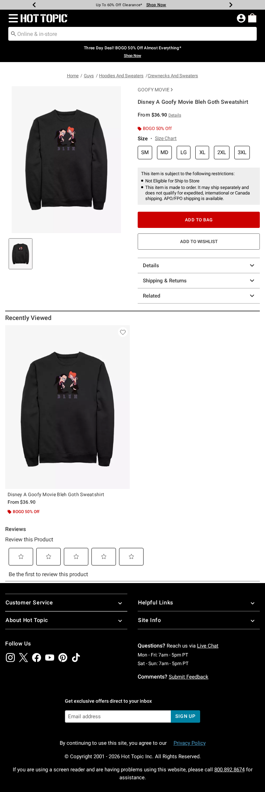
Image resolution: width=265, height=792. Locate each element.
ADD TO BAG (199, 219)
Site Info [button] (149, 620)
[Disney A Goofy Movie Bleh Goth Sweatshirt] (67, 407)
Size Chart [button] (166, 138)
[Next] (231, 5)
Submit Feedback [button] (188, 677)
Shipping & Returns (165, 281)
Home (73, 75)
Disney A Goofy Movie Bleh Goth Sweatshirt (56, 494)
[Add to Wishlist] (123, 332)
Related (151, 296)
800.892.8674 (229, 769)
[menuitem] (252, 17)
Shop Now (156, 4)
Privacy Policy (190, 743)
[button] (12, 18)
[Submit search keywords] (13, 33)
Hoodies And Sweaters (121, 75)
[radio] (145, 152)
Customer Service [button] (29, 602)
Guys (89, 75)
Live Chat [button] (207, 646)
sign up (185, 716)
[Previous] (34, 5)
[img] (10, 657)
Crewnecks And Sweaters (173, 75)
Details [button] (174, 115)
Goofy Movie (153, 89)
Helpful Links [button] (155, 602)
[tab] (20, 253)
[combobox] (132, 34)
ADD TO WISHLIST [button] (199, 241)
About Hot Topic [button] (27, 620)
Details (151, 265)
